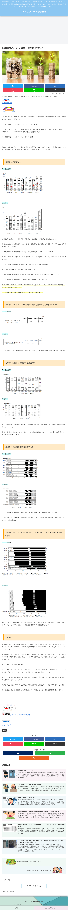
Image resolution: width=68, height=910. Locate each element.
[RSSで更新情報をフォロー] (34, 758)
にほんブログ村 (7, 103)
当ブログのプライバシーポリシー (50, 904)
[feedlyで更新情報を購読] (50, 753)
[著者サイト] (18, 753)
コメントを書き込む (34, 886)
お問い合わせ (17, 904)
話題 (5, 730)
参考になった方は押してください (21, 715)
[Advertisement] (34, 30)
